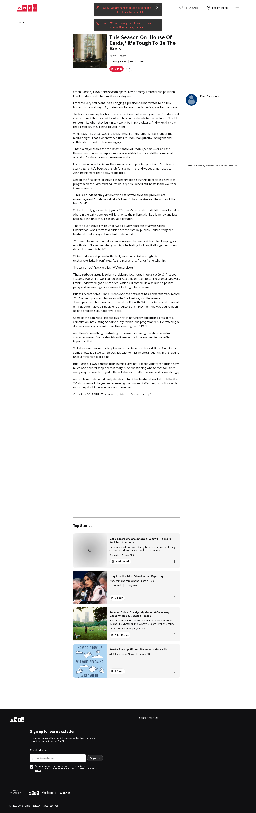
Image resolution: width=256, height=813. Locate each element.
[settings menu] (237, 8)
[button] (126, 550)
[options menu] (129, 69)
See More (62, 741)
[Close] (157, 7)
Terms (38, 770)
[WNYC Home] (27, 8)
